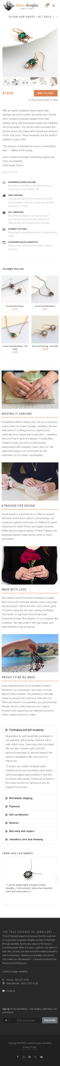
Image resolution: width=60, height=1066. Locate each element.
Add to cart (45, 93)
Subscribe (50, 1020)
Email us (10, 991)
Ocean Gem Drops (15, 306)
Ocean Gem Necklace (45, 306)
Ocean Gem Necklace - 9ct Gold (15, 347)
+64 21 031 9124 (29, 983)
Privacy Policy (30, 1047)
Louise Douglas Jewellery (15, 971)
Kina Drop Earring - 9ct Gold (45, 346)
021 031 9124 (22, 980)
